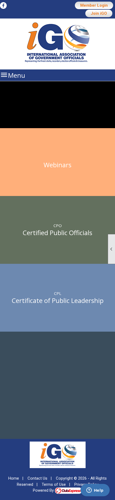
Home (13, 478)
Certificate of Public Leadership (57, 300)
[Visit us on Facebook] (3, 6)
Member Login (94, 5)
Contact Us (37, 478)
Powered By (44, 490)
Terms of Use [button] (54, 484)
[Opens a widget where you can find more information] (95, 490)
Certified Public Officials (57, 232)
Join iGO (99, 13)
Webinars (57, 164)
